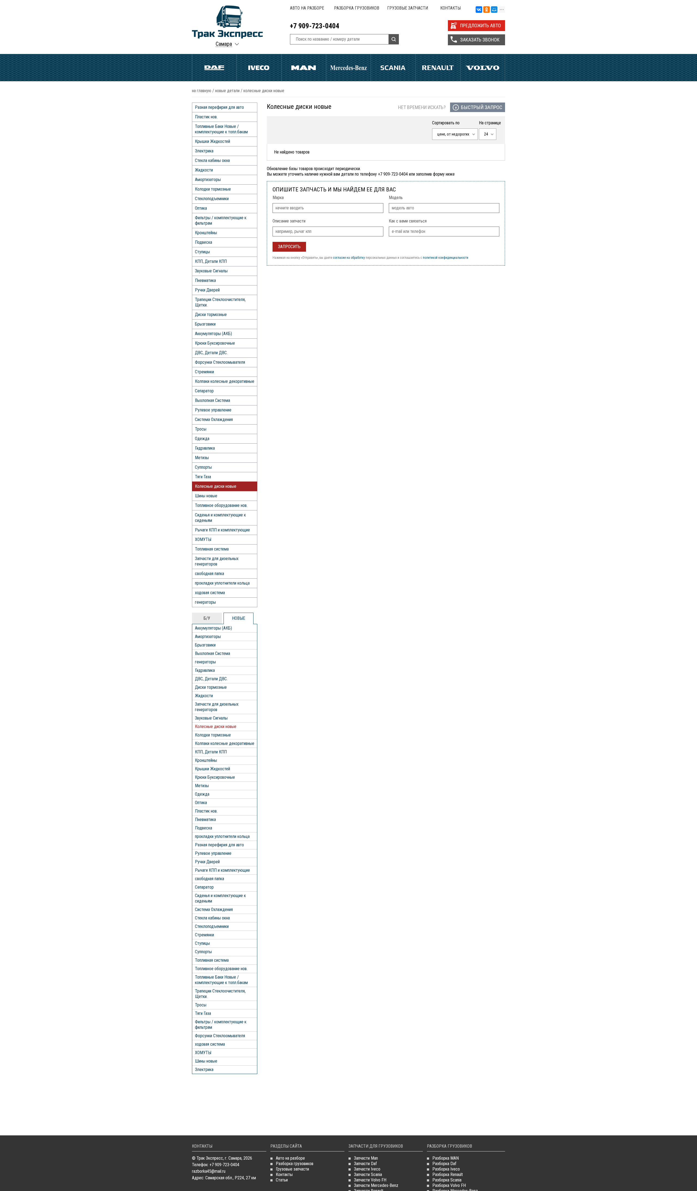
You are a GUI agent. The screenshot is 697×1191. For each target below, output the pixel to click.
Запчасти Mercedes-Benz (376, 1185)
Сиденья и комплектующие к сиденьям (220, 517)
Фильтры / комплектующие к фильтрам (220, 220)
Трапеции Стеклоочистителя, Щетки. (220, 302)
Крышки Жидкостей (212, 141)
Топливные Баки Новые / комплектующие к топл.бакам (221, 129)
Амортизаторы (208, 179)
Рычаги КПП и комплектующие (222, 530)
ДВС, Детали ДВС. (211, 352)
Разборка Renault (447, 1174)
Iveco (259, 67)
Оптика (201, 208)
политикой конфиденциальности (445, 258)
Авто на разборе (307, 8)
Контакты (450, 8)
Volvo (482, 67)
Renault (437, 67)
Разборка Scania (446, 1180)
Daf (214, 67)
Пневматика (205, 280)
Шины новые (206, 495)
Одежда (202, 438)
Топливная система (212, 549)
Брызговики (205, 324)
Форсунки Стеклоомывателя (220, 362)
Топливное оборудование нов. (221, 505)
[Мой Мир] (494, 9)
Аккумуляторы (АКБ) (213, 333)
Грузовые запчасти (407, 8)
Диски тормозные (211, 314)
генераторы (205, 602)
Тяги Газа (203, 476)
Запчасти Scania (368, 1174)
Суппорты (203, 467)
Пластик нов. (206, 116)
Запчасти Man (366, 1158)
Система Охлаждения (214, 419)
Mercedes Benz (348, 67)
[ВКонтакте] (479, 9)
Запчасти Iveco (367, 1169)
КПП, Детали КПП (211, 261)
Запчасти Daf (365, 1163)
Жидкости (204, 170)
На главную (201, 90)
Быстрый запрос (481, 107)
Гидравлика (205, 448)
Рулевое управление (213, 410)
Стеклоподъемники (212, 198)
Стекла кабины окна (212, 160)
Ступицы (202, 251)
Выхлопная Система (212, 400)
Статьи (282, 1180)
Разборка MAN (445, 1158)
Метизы (202, 457)
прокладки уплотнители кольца (222, 583)
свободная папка (209, 573)
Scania (393, 67)
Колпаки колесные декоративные (224, 381)
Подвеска (203, 242)
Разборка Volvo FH (449, 1185)
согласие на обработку (349, 258)
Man (304, 67)
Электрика (204, 151)
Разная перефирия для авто (219, 107)
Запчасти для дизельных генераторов (217, 561)
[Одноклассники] (486, 9)
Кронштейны (206, 232)
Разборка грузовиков (356, 8)
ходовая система (210, 592)
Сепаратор (204, 390)
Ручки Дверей (207, 290)
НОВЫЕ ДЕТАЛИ (227, 90)
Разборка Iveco (446, 1169)
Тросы (200, 429)
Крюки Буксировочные (215, 343)
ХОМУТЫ (203, 539)
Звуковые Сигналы (211, 270)
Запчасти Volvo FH (370, 1180)
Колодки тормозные (213, 189)
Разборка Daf (444, 1163)
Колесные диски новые (215, 486)
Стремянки (204, 371)
